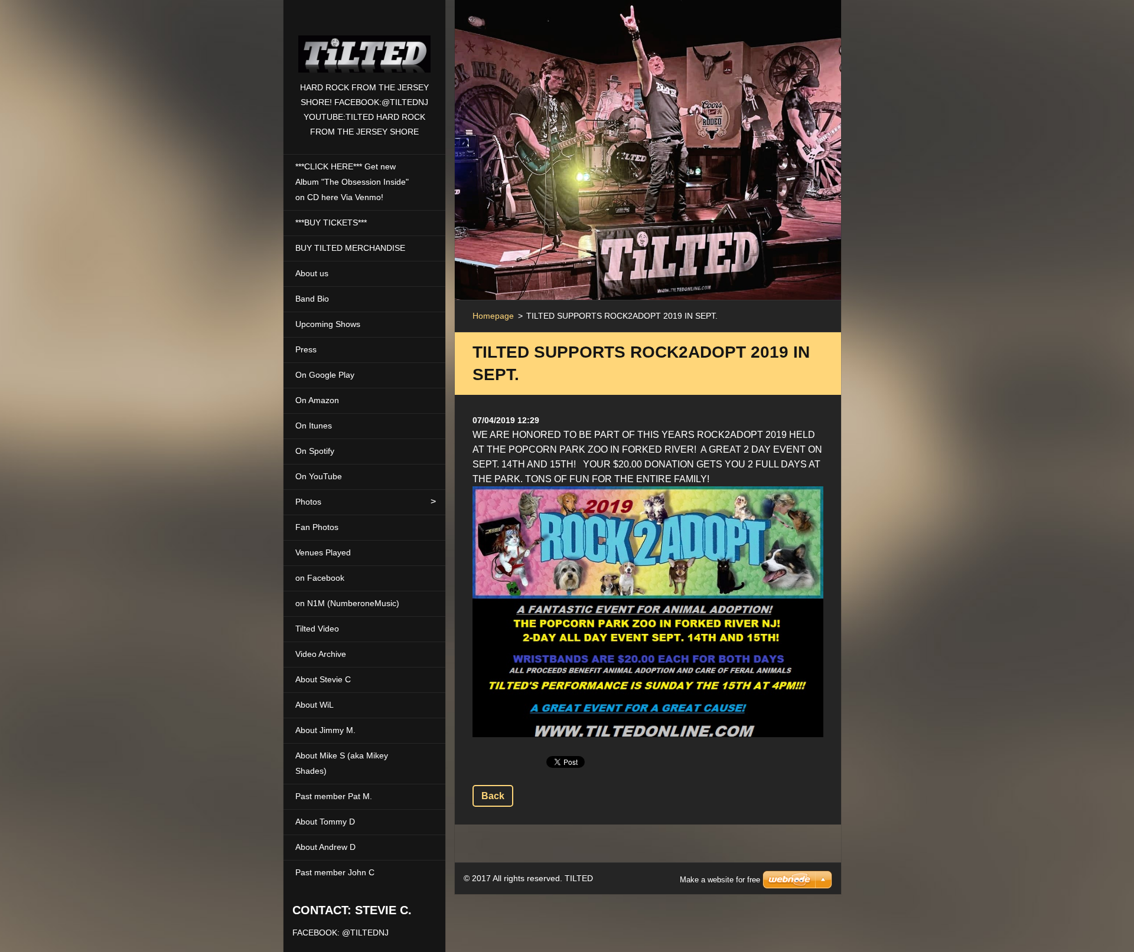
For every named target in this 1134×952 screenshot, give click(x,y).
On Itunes (313, 425)
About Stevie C (323, 679)
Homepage (493, 315)
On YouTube (318, 476)
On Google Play (324, 375)
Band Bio (312, 298)
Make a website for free (720, 879)
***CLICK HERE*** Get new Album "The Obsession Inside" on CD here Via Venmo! (352, 182)
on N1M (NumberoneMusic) (347, 603)
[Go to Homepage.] (364, 40)
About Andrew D (325, 847)
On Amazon (317, 400)
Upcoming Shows (327, 324)
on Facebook (319, 578)
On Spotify (314, 451)
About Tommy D (325, 821)
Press (306, 349)
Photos (308, 501)
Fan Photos (316, 527)
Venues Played (323, 552)
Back (492, 796)
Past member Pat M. (333, 796)
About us (311, 273)
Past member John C (334, 872)
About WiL (314, 704)
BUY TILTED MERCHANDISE (350, 248)
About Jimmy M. (325, 730)
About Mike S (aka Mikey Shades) (341, 763)
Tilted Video (317, 628)
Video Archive (320, 654)
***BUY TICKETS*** (331, 222)
